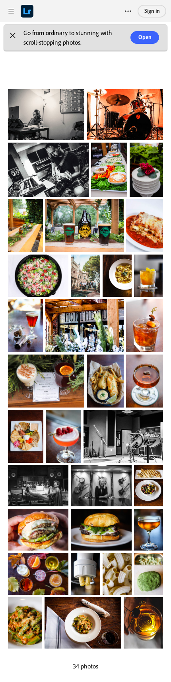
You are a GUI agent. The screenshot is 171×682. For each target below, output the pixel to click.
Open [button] (145, 36)
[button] (12, 37)
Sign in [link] (152, 10)
